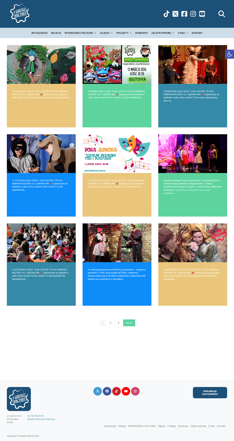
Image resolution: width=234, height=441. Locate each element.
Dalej (129, 322)
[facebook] (107, 391)
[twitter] (97, 391)
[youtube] (126, 391)
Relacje (56, 33)
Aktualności (39, 33)
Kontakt (197, 33)
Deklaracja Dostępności (210, 393)
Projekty (122, 33)
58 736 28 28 (37, 416)
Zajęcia (104, 33)
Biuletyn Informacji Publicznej (41, 419)
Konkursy (141, 33)
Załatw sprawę (161, 33)
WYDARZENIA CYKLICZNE (79, 33)
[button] (229, 54)
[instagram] (135, 391)
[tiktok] (116, 391)
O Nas (181, 33)
